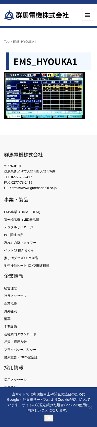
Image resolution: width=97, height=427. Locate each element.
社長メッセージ (15, 295)
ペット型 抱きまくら (19, 250)
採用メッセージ (15, 379)
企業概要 (10, 303)
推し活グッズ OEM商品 (21, 258)
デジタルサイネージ (18, 227)
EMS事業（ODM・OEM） (23, 212)
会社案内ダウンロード (20, 334)
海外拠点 (10, 311)
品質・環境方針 (15, 341)
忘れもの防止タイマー (20, 242)
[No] (90, 407)
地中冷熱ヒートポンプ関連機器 (26, 265)
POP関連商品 (13, 235)
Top (6, 41)
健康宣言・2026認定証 (20, 357)
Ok (48, 418)
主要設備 (10, 326)
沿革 (7, 318)
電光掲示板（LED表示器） (23, 219)
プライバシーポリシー (20, 349)
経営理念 (10, 288)
